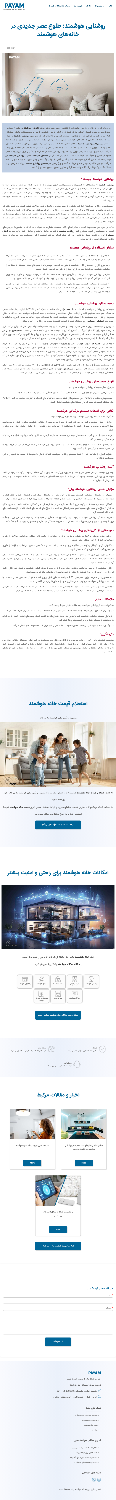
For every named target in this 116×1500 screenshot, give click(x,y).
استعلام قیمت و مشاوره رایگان (86, 1415)
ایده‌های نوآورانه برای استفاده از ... (85, 1462)
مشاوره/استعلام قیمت (59, 6)
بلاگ (88, 6)
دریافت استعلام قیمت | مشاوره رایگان (58, 825)
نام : (110, 1295)
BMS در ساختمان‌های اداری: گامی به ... (83, 1457)
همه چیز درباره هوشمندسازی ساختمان (58, 1246)
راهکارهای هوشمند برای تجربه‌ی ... (85, 1447)
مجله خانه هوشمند (91, 1425)
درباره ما (78, 6)
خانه (110, 6)
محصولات (99, 6)
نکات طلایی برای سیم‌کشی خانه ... (85, 1452)
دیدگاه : (108, 1308)
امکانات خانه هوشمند (90, 1420)
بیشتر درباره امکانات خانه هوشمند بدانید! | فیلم (58, 1015)
